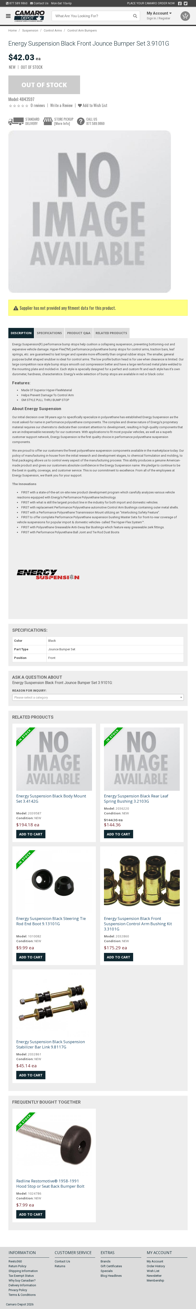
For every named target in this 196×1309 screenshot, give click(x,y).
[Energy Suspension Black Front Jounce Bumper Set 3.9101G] (89, 211)
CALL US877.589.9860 (95, 121)
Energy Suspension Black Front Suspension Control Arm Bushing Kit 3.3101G (138, 924)
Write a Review (61, 105)
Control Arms (53, 30)
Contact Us (41, 3)
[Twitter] (185, 3)
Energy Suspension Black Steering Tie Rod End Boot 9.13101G (51, 921)
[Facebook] (180, 3)
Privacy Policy (18, 1290)
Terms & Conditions (22, 1295)
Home (12, 30)
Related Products (111, 333)
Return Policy (17, 1266)
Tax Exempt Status (21, 1275)
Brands (105, 1261)
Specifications (49, 333)
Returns (60, 1266)
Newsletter (154, 1275)
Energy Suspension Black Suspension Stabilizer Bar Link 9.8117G (50, 1044)
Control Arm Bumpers (82, 30)
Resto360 (15, 1261)
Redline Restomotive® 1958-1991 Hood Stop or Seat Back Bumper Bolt (50, 1183)
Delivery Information (22, 1285)
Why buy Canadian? (22, 1280)
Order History (156, 1266)
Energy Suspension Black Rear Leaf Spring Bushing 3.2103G (136, 798)
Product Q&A (78, 333)
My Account (155, 1261)
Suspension (30, 30)
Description (21, 333)
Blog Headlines (111, 1275)
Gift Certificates (111, 1266)
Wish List (153, 1271)
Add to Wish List (94, 105)
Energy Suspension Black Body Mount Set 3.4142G (51, 798)
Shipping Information (23, 1271)
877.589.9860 (18, 3)
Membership (155, 1280)
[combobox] (98, 697)
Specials (107, 1271)
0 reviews (38, 105)
